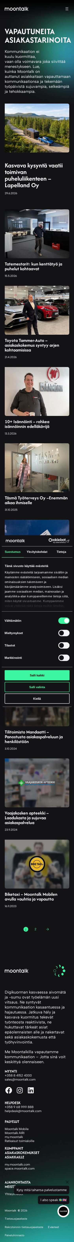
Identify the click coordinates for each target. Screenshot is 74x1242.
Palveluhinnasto (14, 1235)
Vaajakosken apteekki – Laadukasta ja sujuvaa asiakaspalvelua (27, 818)
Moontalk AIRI (14, 1133)
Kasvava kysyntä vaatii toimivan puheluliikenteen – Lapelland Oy (34, 175)
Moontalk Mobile (17, 1129)
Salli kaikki (37, 675)
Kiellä (37, 698)
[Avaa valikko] (67, 8)
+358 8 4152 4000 (18, 1075)
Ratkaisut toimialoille (19, 1141)
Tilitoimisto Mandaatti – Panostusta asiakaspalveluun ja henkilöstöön (34, 736)
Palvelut (12, 1121)
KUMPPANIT (14, 1148)
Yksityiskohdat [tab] (37, 551)
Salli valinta (37, 687)
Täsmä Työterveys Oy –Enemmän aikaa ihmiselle (36, 500)
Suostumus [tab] (13, 551)
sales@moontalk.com (20, 1079)
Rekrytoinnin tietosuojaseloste (24, 1227)
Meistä (10, 1186)
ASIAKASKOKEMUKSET (22, 1152)
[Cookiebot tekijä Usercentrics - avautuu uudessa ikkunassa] (52, 540)
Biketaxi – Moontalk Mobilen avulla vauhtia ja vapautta (31, 896)
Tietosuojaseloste (16, 1218)
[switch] (63, 633)
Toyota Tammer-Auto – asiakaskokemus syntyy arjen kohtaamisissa (32, 345)
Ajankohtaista (18, 1182)
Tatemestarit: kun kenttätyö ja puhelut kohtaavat (33, 266)
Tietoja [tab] (61, 551)
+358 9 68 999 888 (19, 1107)
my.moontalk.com (17, 1164)
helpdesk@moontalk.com (23, 1111)
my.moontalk (14, 1137)
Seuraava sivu (49, 930)
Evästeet (53, 1227)
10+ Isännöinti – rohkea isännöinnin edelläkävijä (27, 424)
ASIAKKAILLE (14, 1157)
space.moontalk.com (20, 1168)
